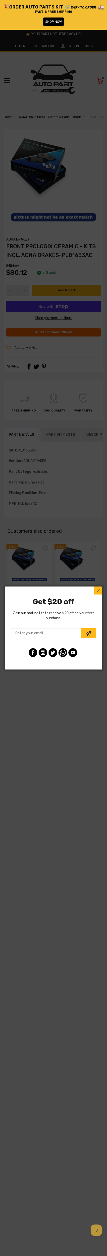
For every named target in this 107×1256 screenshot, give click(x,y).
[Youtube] (72, 652)
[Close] (98, 590)
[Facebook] (33, 652)
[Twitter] (53, 652)
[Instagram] (43, 652)
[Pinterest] (62, 652)
